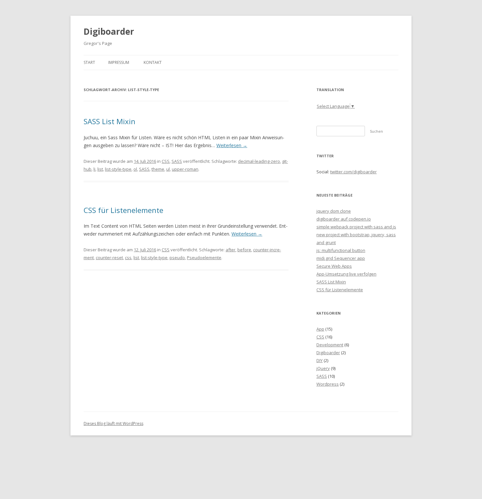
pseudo (177, 257)
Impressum (118, 62)
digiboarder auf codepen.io (343, 219)
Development (329, 345)
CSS (166, 161)
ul (168, 169)
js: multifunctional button (340, 250)
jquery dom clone (333, 211)
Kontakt (153, 62)
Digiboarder (109, 31)
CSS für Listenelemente (123, 210)
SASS (176, 161)
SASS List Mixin (109, 121)
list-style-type (118, 169)
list (100, 169)
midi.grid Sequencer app (340, 258)
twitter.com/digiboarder (353, 172)
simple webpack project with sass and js (356, 227)
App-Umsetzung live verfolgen (346, 274)
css (128, 257)
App (320, 329)
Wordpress (327, 384)
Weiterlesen (231, 145)
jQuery (323, 368)
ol (135, 169)
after (230, 250)
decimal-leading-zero (259, 161)
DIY (319, 360)
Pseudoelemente (204, 257)
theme (157, 169)
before (244, 250)
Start (89, 62)
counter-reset (109, 257)
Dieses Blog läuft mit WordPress (113, 423)
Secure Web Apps (334, 266)
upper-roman (185, 169)
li (94, 169)
